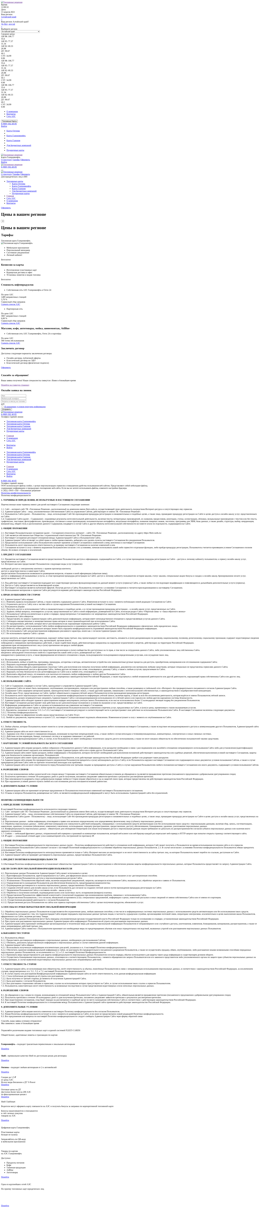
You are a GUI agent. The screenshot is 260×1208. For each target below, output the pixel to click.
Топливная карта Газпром (18, 426)
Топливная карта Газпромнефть (21, 421)
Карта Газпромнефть (16, 135)
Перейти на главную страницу (15, 385)
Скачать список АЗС (10, 304)
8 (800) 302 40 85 (9, 414)
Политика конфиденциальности (16, 493)
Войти (4, 126)
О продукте (6, 160)
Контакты (11, 114)
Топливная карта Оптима (18, 424)
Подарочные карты (15, 150)
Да (2, 24)
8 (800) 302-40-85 (9, 124)
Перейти (5, 1049)
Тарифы (16, 160)
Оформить (25, 160)
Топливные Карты (9, 121)
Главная (10, 196)
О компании (12, 111)
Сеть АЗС (11, 116)
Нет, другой (9, 24)
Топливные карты (14, 181)
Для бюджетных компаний (18, 145)
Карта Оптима (13, 131)
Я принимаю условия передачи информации (25, 407)
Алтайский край (8, 17)
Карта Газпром (13, 140)
